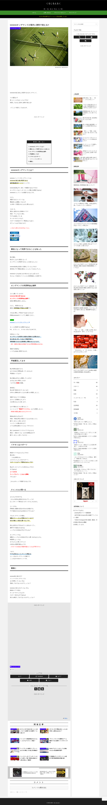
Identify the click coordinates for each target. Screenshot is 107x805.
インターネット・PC (16, 666)
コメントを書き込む (39, 787)
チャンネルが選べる (36, 159)
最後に (31, 161)
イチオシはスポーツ (35, 156)
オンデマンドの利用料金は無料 (38, 151)
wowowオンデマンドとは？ (37, 146)
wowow (13, 669)
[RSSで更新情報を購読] (42, 688)
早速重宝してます (34, 154)
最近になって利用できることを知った (40, 149)
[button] (48, 680)
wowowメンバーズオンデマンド (19, 322)
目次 (35, 142)
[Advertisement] (39, 79)
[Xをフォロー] (35, 688)
